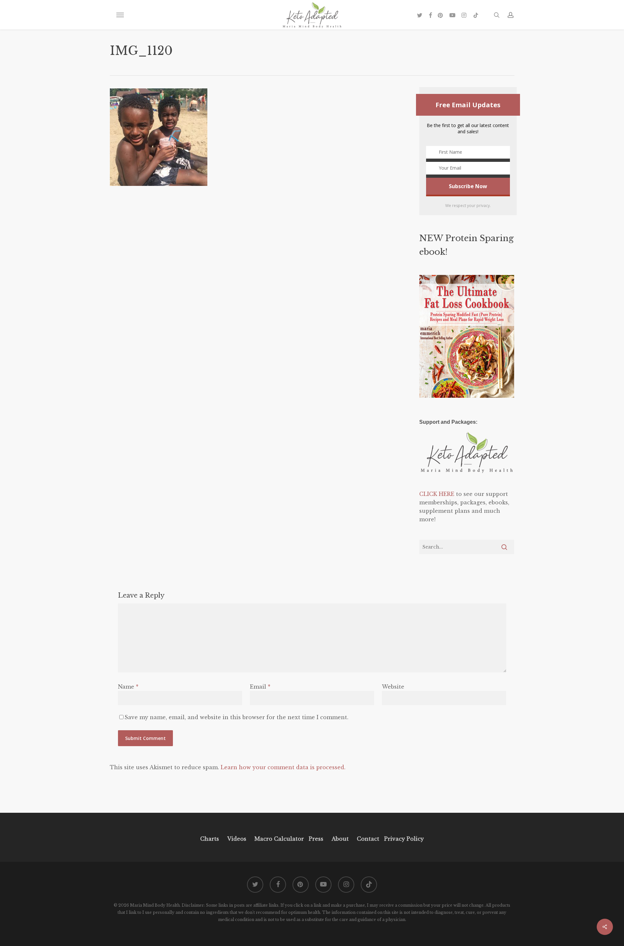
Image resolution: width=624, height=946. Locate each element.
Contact (368, 839)
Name (128, 686)
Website (393, 686)
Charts (209, 839)
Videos (236, 839)
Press (316, 839)
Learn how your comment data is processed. (283, 767)
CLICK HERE (436, 494)
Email (260, 686)
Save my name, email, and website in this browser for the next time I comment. (236, 717)
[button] (120, 15)
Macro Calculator (279, 839)
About (340, 839)
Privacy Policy (403, 839)
